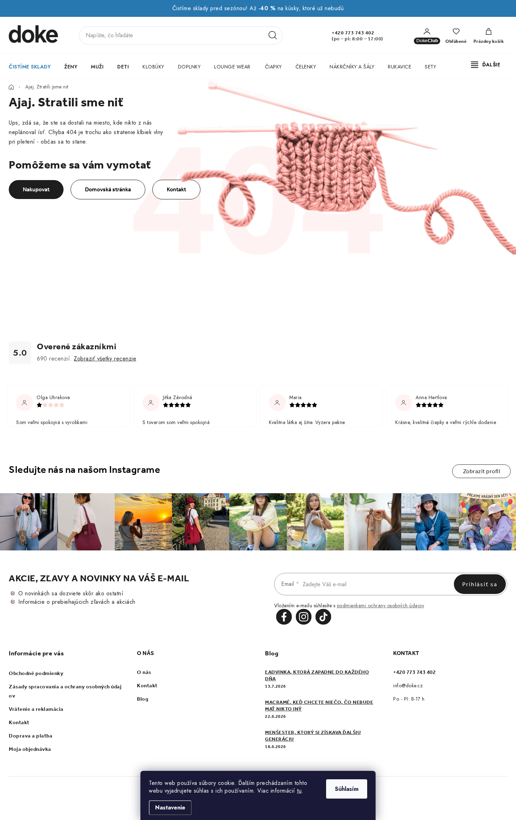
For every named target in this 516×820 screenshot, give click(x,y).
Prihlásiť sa (479, 584)
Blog (142, 699)
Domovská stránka (108, 189)
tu (299, 791)
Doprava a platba (30, 736)
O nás (144, 672)
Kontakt (176, 189)
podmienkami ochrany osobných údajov (380, 605)
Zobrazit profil (481, 471)
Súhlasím (346, 789)
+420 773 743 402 (353, 33)
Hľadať (273, 35)
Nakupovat (36, 189)
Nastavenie (170, 808)
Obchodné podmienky (36, 673)
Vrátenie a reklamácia (36, 709)
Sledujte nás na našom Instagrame (84, 469)
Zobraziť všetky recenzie (105, 359)
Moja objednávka (30, 749)
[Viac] (486, 64)
